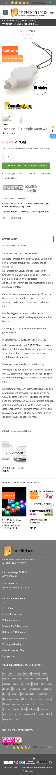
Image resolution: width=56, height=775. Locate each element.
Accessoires (19, 203)
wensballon (8, 719)
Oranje (6, 704)
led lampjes (25, 211)
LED (17, 211)
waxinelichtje (30, 714)
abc (4, 673)
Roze (35, 704)
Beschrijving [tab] (9, 239)
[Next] (48, 76)
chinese (16, 684)
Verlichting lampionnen (20, 206)
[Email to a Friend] (15, 218)
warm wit (45, 211)
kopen (6, 694)
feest (35, 684)
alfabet (12, 673)
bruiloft (35, 673)
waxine (18, 714)
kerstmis (47, 689)
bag (19, 673)
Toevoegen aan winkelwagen (26, 165)
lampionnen (42, 694)
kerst (25, 689)
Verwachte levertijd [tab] (14, 245)
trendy (6, 709)
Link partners (9, 656)
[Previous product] (31, 36)
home (22, 31)
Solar (42, 704)
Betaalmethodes (11, 619)
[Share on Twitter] (12, 218)
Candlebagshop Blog (13, 650)
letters (32, 699)
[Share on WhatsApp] (4, 218)
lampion (10, 211)
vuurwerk (43, 709)
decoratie (26, 684)
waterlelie (7, 714)
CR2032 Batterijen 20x (13, 468)
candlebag (16, 678)
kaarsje (16, 689)
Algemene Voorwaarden (15, 638)
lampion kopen (27, 694)
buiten (44, 673)
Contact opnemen (12, 613)
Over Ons (7, 607)
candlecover (41, 678)
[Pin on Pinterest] (19, 218)
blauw (27, 673)
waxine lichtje (45, 714)
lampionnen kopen (11, 699)
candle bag (28, 678)
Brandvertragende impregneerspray (38, 521)
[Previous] (7, 76)
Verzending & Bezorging (15, 625)
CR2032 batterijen (38, 344)
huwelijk (7, 689)
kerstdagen (35, 689)
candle (6, 678)
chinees (6, 684)
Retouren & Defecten (13, 631)
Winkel (33, 31)
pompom (16, 704)
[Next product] (25, 36)
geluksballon (46, 684)
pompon (26, 704)
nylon (48, 699)
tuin (24, 709)
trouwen (15, 709)
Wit (17, 719)
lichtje (40, 699)
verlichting (35, 211)
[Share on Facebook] (8, 218)
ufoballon (32, 709)
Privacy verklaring (11, 644)
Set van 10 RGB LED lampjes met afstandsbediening (11, 522)
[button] (5, 12)
